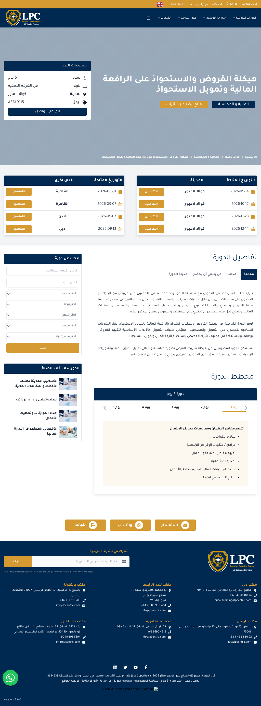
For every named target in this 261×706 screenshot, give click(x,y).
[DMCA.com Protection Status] (130, 690)
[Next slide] (105, 408)
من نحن (217, 4)
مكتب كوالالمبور (73, 622)
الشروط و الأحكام (171, 681)
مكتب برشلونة (74, 585)
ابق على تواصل (47, 112)
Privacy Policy (60, 572)
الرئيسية (251, 157)
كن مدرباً (105, 681)
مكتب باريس (247, 622)
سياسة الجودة (123, 681)
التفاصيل (151, 191)
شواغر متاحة (90, 681)
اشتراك (18, 561)
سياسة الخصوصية (146, 681)
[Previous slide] (246, 408)
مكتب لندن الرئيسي (156, 585)
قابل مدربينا (249, 4)
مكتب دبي (249, 585)
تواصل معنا (192, 681)
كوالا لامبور (232, 157)
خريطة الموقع (71, 681)
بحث (43, 348)
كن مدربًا (232, 4)
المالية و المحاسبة (206, 157)
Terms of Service (79, 572)
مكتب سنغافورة (158, 622)
